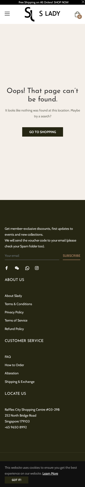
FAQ (8, 357)
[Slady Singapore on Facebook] (6, 268)
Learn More (50, 473)
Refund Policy (14, 329)
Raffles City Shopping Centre (25, 409)
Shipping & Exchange (19, 382)
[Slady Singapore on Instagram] (37, 268)
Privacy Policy (14, 312)
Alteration (12, 373)
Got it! (16, 480)
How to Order (14, 365)
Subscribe (71, 255)
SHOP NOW (61, 2)
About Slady (13, 296)
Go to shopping (42, 132)
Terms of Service (16, 320)
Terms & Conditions (18, 304)
